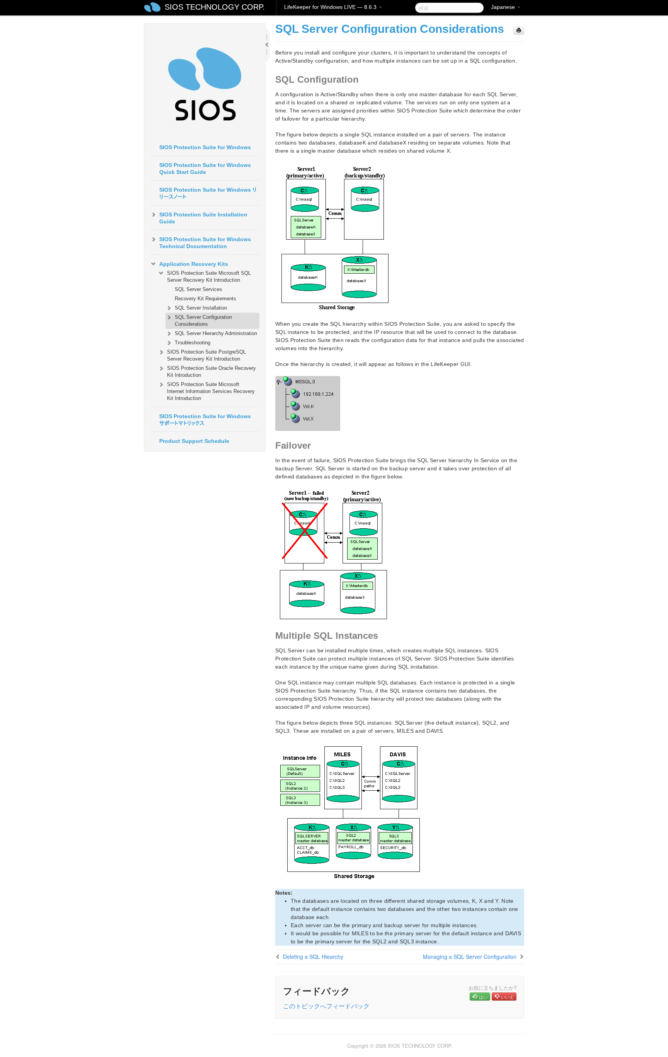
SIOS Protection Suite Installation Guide (203, 218)
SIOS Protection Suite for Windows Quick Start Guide (205, 168)
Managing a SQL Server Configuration (469, 956)
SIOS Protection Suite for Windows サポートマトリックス (205, 419)
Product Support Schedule (194, 441)
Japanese (503, 7)
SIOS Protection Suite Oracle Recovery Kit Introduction (211, 371)
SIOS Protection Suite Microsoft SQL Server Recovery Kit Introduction (209, 276)
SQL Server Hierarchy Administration (216, 333)
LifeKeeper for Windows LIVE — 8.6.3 (331, 7)
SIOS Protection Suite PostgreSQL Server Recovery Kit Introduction (206, 355)
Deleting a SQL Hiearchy (313, 956)
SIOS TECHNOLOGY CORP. (215, 7)
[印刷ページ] (518, 30)
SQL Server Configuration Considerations (203, 320)
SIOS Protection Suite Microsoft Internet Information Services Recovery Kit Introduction (211, 391)
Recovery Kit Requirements (205, 298)
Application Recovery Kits (193, 264)
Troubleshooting (192, 343)
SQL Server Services (198, 289)
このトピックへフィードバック (326, 1005)
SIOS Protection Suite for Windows (205, 147)
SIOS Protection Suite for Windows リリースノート (208, 193)
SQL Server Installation (201, 308)
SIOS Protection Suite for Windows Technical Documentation (205, 242)
